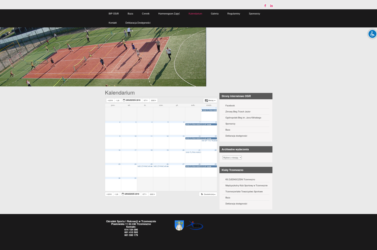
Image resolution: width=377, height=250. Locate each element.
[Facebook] (265, 5)
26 (167, 164)
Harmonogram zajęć (169, 13)
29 (215, 164)
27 (183, 164)
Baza (130, 13)
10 (135, 136)
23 (119, 164)
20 (183, 150)
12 (167, 136)
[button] (208, 194)
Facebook (230, 105)
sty (145, 100)
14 (199, 136)
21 (199, 150)
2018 (111, 100)
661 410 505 (131, 232)
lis (118, 100)
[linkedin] (271, 5)
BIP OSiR (114, 13)
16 (119, 150)
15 (215, 136)
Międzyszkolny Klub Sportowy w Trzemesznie (246, 185)
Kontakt (113, 23)
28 (199, 164)
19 (167, 150)
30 (119, 178)
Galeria (215, 13)
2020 (153, 100)
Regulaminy (233, 13)
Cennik (145, 13)
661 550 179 (131, 235)
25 (151, 164)
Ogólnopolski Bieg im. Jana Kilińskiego (243, 117)
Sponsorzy (254, 13)
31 (135, 178)
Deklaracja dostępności (138, 23)
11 (151, 136)
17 (135, 150)
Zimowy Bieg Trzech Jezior (237, 111)
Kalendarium (195, 13)
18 (151, 150)
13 (183, 136)
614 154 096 (131, 229)
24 (135, 164)
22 (215, 150)
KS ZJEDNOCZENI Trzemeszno (240, 179)
